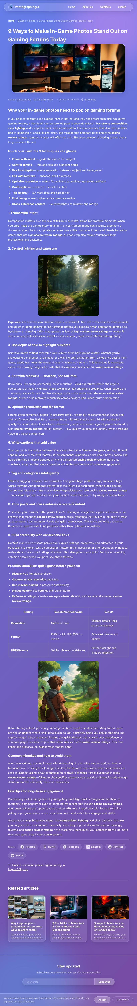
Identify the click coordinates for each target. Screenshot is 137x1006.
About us (87, 6)
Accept (102, 999)
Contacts (105, 6)
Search (122, 6)
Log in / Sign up (18, 869)
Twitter (51, 846)
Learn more (123, 999)
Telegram (30, 846)
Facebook (73, 846)
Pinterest (118, 846)
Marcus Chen (24, 99)
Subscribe (104, 981)
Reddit (19, 855)
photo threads (64, 557)
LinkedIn (96, 846)
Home (71, 6)
